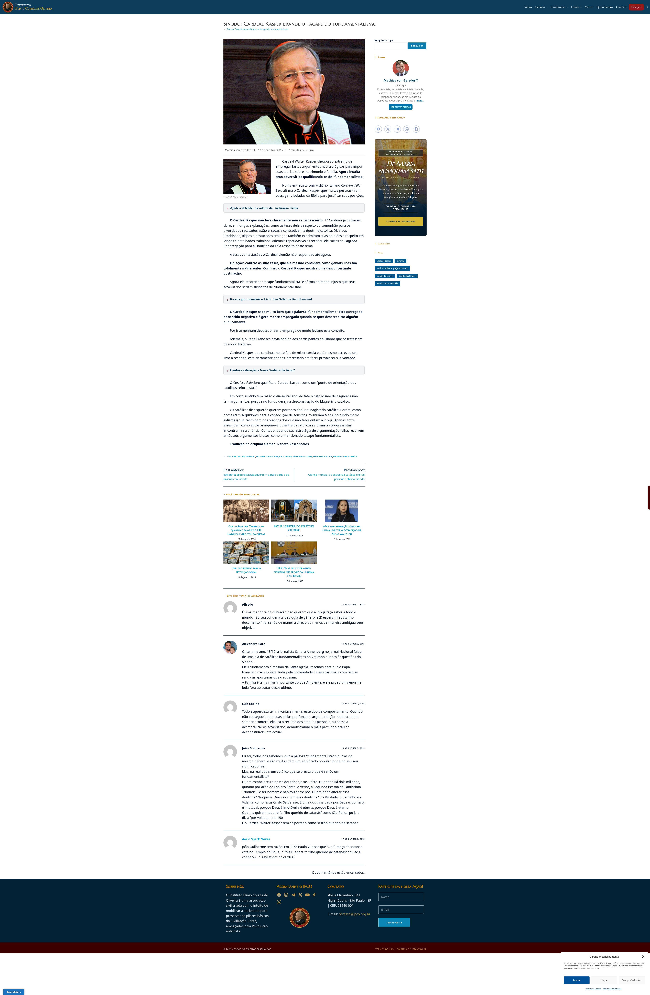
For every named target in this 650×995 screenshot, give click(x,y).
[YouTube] (307, 895)
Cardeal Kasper (237, 456)
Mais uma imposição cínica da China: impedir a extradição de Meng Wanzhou (341, 530)
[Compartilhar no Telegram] (397, 129)
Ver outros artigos (401, 106)
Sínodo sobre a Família (345, 456)
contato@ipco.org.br (354, 914)
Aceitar (577, 980)
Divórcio (250, 456)
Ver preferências (631, 980)
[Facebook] (279, 895)
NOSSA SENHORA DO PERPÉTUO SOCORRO (294, 528)
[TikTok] (314, 895)
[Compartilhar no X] (387, 129)
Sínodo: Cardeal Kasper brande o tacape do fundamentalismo (257, 29)
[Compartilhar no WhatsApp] (406, 129)
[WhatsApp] (279, 902)
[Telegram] (293, 895)
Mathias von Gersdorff (239, 150)
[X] (300, 895)
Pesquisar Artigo (384, 40)
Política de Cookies (593, 989)
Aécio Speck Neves (256, 839)
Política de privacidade (612, 989)
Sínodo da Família (302, 456)
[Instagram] (286, 895)
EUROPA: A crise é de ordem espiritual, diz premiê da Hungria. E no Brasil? (294, 571)
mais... (420, 100)
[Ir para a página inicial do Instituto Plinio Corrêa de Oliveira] (299, 917)
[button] (643, 956)
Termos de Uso (384, 949)
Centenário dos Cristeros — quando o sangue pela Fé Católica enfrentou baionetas (246, 530)
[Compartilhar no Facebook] (378, 129)
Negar (604, 980)
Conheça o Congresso (400, 221)
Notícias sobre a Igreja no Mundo (274, 456)
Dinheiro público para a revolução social (246, 569)
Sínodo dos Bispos (322, 456)
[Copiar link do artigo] (416, 129)
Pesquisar (417, 45)
